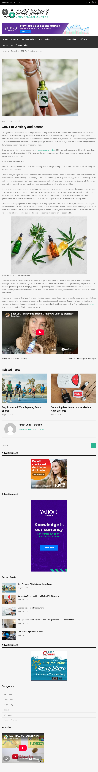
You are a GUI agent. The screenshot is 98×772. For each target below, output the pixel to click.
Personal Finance (10, 720)
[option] (24, 395)
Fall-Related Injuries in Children (30, 632)
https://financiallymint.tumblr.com (95, 2)
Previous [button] (3, 395)
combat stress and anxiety (45, 150)
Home (5, 39)
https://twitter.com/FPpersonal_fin (89, 2)
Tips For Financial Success (50, 39)
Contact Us (8, 45)
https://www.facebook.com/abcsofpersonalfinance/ (86, 2)
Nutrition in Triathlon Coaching (15, 358)
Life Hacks (85, 39)
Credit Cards (8, 699)
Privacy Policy (22, 45)
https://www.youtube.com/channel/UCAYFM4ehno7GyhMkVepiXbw (93, 2)
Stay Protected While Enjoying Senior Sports (35, 584)
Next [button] (95, 395)
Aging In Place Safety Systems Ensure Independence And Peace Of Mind (46, 620)
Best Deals (8, 694)
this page (91, 304)
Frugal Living (72, 39)
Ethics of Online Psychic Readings (82, 358)
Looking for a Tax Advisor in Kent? (31, 608)
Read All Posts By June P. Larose (31, 429)
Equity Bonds (28, 39)
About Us (15, 39)
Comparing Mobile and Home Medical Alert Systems (38, 596)
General (17, 121)
